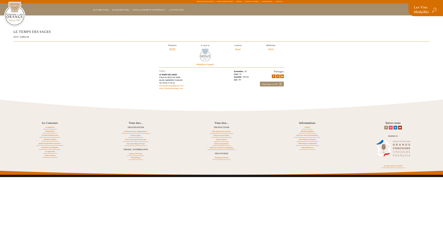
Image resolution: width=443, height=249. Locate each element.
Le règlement (50, 151)
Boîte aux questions (221, 144)
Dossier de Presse (135, 154)
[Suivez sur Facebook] (386, 127)
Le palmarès (49, 127)
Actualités (177, 10)
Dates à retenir (221, 139)
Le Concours (100, 10)
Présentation (50, 131)
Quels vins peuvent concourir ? (50, 143)
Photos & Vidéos (252, 2)
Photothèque (136, 158)
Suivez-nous (267, 2)
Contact (279, 2)
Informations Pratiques (307, 139)
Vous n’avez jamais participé (135, 139)
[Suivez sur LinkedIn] (395, 127)
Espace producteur (225, 2)
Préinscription (135, 135)
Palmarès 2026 (120, 10)
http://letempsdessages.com (171, 88)
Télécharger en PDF (270, 84)
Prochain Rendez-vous (50, 135)
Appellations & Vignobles (148, 10)
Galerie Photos (50, 155)
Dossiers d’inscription (221, 135)
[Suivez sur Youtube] (400, 127)
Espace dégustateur (205, 2)
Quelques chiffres (49, 139)
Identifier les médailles (49, 147)
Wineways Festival (221, 158)
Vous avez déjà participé (136, 144)
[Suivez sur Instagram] (391, 127)
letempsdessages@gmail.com (171, 85)
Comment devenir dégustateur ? (136, 131)
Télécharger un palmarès (307, 143)
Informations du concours (221, 131)
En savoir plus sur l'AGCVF (393, 166)
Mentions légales (307, 131)
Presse (239, 2)
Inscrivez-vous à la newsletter (307, 135)
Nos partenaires (307, 147)
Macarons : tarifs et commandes (221, 148)
